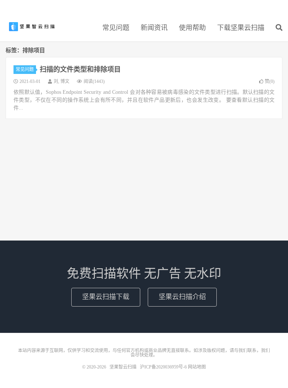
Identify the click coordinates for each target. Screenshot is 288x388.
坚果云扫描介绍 (182, 297)
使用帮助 (192, 28)
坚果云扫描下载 (105, 297)
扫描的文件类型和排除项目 (80, 69)
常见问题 (115, 28)
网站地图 (197, 367)
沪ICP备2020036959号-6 (163, 367)
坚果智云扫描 (32, 27)
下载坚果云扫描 (240, 28)
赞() (269, 81)
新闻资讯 (154, 28)
